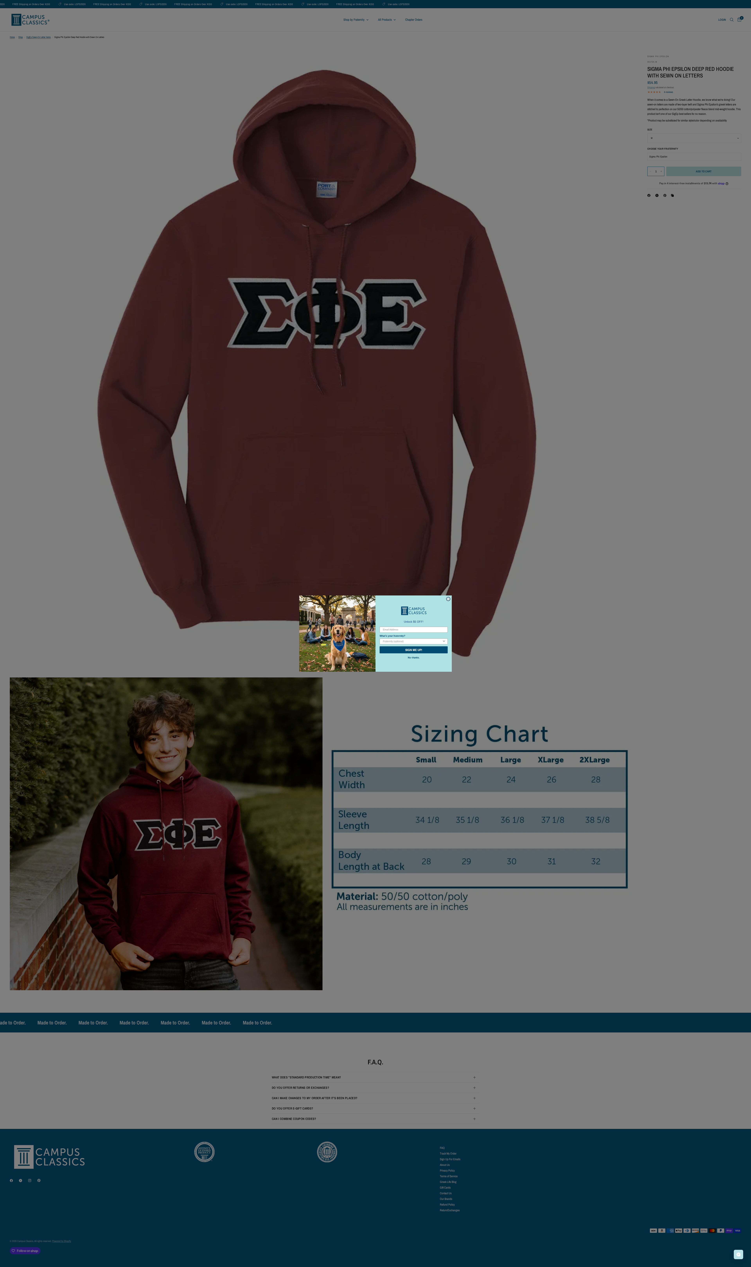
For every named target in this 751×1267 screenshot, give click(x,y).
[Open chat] (738, 1254)
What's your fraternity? (392, 636)
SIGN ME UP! (413, 650)
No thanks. (414, 657)
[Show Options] (444, 641)
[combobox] (412, 641)
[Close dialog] (448, 599)
